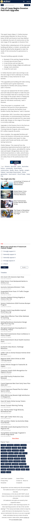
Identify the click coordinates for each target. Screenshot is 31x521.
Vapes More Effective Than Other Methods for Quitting (15, 317)
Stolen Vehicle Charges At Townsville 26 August (14, 365)
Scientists (16, 466)
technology (17, 458)
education (11, 458)
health (9, 450)
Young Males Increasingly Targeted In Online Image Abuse (13, 433)
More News (15, 438)
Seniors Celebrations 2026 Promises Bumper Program (15, 304)
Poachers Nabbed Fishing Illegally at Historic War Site (13, 298)
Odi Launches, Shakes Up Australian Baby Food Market (14, 422)
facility (21, 170)
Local (2, 5)
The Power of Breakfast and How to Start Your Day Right (21, 211)
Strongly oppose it (9, 260)
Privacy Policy (4, 480)
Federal (3, 172)
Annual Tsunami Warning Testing (12, 405)
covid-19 (25, 453)
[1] (5, 508)
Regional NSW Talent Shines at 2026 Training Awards (13, 359)
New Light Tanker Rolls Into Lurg (12, 417)
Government (18, 168)
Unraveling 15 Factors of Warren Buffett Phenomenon (22, 183)
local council (12, 174)
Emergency (8, 464)
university (17, 445)
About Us (25, 480)
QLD (11, 466)
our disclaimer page (16, 519)
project (27, 170)
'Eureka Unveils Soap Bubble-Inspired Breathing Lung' (13, 311)
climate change (11, 469)
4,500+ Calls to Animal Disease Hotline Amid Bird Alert (15, 353)
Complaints (19, 483)
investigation (4, 461)
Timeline (4, 273)
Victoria (7, 166)
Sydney (26, 466)
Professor (4, 450)
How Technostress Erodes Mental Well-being (20, 202)
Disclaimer (3, 483)
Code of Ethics (20, 478)
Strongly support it (9, 251)
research (15, 447)
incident (9, 472)
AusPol (10, 461)
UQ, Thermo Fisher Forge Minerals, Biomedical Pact (12, 410)
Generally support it (9, 254)
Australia (13, 166)
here (2, 159)
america (18, 469)
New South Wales (13, 455)
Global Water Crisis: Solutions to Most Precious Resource (20, 192)
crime (3, 464)
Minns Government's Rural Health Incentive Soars (15, 340)
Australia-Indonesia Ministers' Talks (13, 287)
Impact (23, 469)
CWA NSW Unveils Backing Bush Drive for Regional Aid (14, 427)
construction (5, 170)
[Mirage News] (5, 1)
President (4, 469)
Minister (22, 450)
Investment (4, 458)
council (16, 453)
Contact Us (19, 480)
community (9, 168)
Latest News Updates (6, 478)
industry (23, 458)
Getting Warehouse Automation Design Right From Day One (14, 323)
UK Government (5, 466)
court (28, 469)
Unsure (5, 264)
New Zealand (23, 464)
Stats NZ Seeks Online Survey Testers (13, 401)
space (19, 166)
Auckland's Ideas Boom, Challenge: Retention (12, 347)
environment (15, 450)
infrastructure (22, 455)
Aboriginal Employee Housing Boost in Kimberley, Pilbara (13, 329)
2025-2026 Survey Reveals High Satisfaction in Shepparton (15, 396)
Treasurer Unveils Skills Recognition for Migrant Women (14, 371)
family (12, 170)
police (3, 447)
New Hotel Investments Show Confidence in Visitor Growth (15, 334)
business (11, 453)
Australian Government (13, 172)
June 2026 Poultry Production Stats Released (12, 377)
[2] (7, 508)
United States (17, 461)
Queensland (4, 453)
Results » (24, 267)
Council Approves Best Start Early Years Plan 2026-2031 (15, 384)
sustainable (15, 464)
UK (20, 453)
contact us (26, 517)
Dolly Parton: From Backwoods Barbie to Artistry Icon (14, 282)
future (3, 168)
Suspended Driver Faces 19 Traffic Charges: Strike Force (15, 292)
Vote (4, 267)
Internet (3, 472)
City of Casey (21, 174)
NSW (20, 447)
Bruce (16, 170)
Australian (25, 166)
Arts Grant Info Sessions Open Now (12, 277)
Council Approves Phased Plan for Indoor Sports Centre (14, 390)
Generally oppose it (9, 257)
